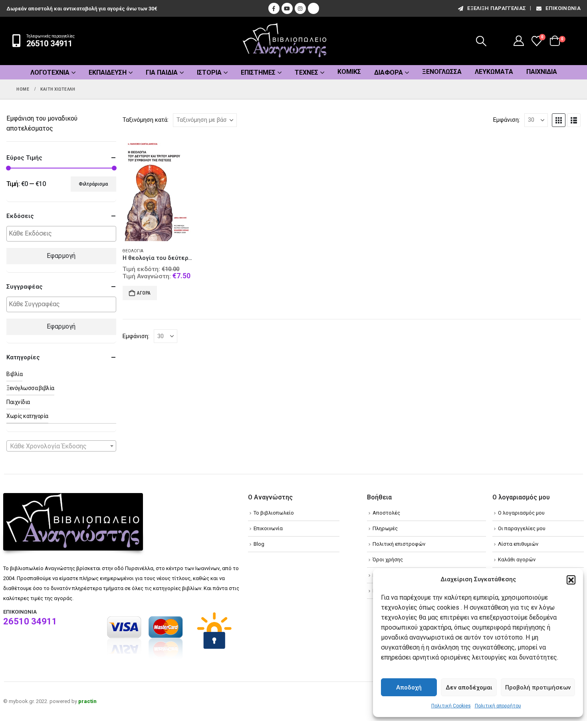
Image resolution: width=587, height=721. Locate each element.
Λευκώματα (494, 71)
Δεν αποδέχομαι (469, 687)
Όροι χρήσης (388, 560)
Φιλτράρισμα (93, 184)
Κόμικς (349, 71)
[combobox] (61, 446)
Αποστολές (386, 513)
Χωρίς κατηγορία (27, 416)
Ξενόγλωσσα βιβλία (30, 388)
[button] (571, 580)
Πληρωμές (385, 528)
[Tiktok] (313, 8)
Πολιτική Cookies (451, 706)
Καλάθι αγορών (516, 560)
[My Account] (519, 41)
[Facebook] (274, 8)
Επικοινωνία (563, 8)
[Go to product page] (158, 188)
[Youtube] (287, 8)
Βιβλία (14, 374)
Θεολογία (133, 251)
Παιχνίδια (541, 71)
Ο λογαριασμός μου (521, 513)
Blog (259, 544)
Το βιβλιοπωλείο (274, 513)
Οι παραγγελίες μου (521, 528)
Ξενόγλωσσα (442, 71)
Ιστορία (209, 72)
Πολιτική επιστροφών (399, 544)
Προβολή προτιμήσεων (538, 687)
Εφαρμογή (61, 255)
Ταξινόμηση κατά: (146, 119)
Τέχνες (306, 72)
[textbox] (63, 233)
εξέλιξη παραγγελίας (496, 8)
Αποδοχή (409, 687)
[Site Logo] (285, 41)
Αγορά (144, 293)
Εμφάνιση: (506, 119)
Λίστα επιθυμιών (518, 544)
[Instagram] (300, 8)
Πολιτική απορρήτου (498, 706)
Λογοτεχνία (49, 72)
